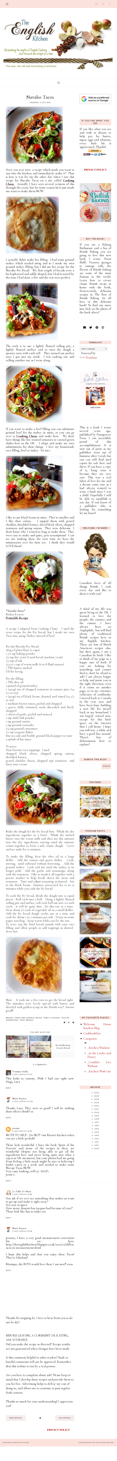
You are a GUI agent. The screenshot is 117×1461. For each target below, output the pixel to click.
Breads (9, 1018)
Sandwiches (12, 1020)
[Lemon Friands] (95, 933)
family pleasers (52, 1018)
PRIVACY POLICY (95, 169)
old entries (65, 1418)
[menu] (7, 4)
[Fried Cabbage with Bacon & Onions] (95, 865)
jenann (16, 1128)
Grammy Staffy (20, 1071)
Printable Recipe (17, 618)
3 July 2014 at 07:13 (22, 1074)
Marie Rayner (19, 1098)
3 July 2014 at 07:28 (22, 1101)
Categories (90, 1038)
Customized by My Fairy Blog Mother (96, 1442)
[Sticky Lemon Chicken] (95, 899)
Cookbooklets (92, 1033)
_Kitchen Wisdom (98, 1048)
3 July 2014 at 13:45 (22, 1194)
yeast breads (26, 1020)
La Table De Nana (21, 1191)
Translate (91, 357)
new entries (15, 1418)
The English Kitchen (19, 1442)
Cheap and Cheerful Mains (28, 1018)
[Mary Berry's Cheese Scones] (95, 1001)
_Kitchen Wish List (99, 1071)
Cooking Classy (26, 436)
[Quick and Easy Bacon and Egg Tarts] (95, 967)
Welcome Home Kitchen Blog (97, 1026)
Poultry (65, 1018)
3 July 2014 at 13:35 (22, 1131)
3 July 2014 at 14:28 (22, 1231)
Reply (8, 1088)
